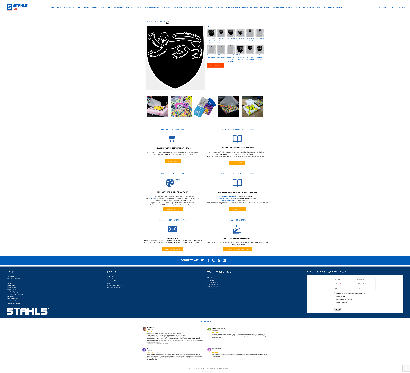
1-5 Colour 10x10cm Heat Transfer (221, 41)
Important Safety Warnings (114, 285)
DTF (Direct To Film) (12, 290)
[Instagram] (213, 260)
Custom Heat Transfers (341, 296)
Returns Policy (111, 276)
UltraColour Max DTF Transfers (344, 299)
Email (336, 288)
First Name (338, 279)
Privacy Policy (111, 279)
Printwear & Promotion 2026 (15, 294)
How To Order (11, 296)
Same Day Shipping (12, 292)
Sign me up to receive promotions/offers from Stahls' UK (351, 293)
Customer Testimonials (13, 303)
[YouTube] (219, 260)
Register (386, 7)
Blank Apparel (11, 285)
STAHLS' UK (210, 278)
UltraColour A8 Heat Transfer (259, 57)
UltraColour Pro (11, 287)
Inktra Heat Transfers (12, 299)
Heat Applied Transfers (13, 279)
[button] (62, 7)
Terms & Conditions (112, 281)
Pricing (9, 283)
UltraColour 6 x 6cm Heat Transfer (240, 57)
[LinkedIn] (224, 260)
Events (337, 306)
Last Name (338, 284)
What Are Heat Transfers (14, 301)
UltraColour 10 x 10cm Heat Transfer (250, 57)
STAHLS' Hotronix (212, 284)
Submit (337, 309)
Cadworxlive (210, 289)
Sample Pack (10, 276)
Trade (8, 281)
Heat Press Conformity (113, 287)
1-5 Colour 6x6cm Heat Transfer (211, 41)
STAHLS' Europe (211, 282)
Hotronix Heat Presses (341, 302)
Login (378, 7)
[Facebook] (208, 260)
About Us (109, 283)
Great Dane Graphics (213, 287)
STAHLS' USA (211, 280)
